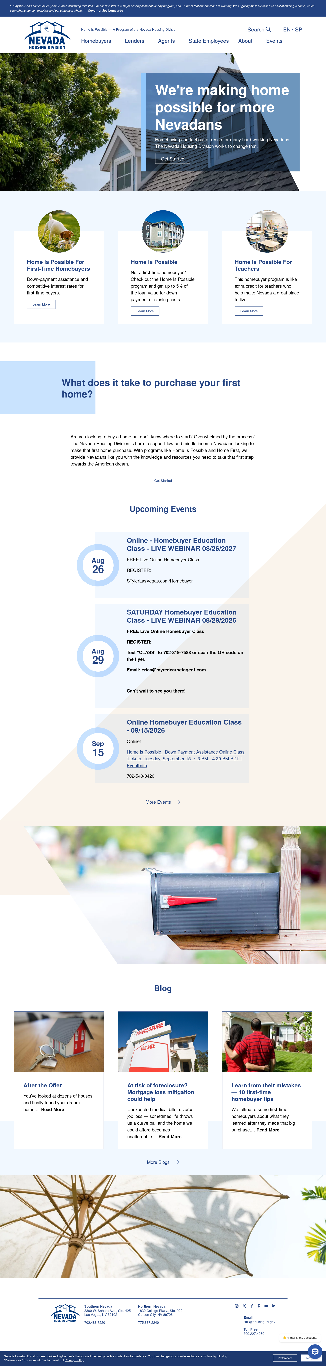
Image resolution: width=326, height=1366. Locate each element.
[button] (287, 29)
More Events (158, 801)
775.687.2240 (148, 1322)
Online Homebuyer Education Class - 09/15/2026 (184, 726)
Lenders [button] (134, 40)
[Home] (47, 35)
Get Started (172, 158)
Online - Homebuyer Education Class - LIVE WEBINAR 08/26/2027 (181, 544)
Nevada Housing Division (65, 1313)
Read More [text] (52, 1109)
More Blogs (158, 1162)
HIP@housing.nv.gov (259, 1322)
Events (274, 40)
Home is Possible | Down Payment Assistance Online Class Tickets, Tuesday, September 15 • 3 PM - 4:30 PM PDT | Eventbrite (185, 758)
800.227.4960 (254, 1334)
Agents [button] (166, 40)
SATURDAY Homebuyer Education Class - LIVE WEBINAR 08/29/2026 (182, 616)
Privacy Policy (74, 1360)
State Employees (209, 40)
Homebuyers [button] (96, 40)
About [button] (245, 40)
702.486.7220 (94, 1322)
